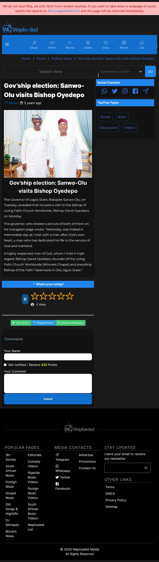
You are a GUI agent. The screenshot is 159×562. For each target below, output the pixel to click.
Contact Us (87, 468)
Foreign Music (11, 484)
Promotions (87, 461)
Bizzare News (11, 533)
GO (150, 72)
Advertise (86, 455)
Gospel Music (11, 495)
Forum (13, 103)
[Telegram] (145, 92)
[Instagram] (125, 92)
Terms (109, 487)
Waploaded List (36, 527)
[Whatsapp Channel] (104, 92)
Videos (130, 127)
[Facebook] (135, 92)
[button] (8, 44)
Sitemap (111, 507)
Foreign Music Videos (33, 493)
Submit (48, 398)
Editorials (34, 455)
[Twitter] (114, 92)
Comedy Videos (34, 464)
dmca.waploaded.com (64, 11)
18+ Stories (11, 457)
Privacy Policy (115, 500)
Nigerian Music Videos (34, 477)
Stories (105, 117)
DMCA (110, 493)
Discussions (109, 127)
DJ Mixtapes (12, 522)
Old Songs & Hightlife (12, 508)
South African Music (11, 470)
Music (122, 117)
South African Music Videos (33, 511)
